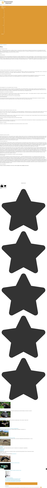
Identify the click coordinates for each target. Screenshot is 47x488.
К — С (3, 17)
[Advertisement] (2, 478)
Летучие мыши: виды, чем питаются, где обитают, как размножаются (9, 428)
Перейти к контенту (2, 0)
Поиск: (1, 4)
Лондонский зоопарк (2, 419)
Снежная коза (2, 450)
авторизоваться (14, 453)
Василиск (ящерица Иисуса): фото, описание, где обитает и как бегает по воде (10, 470)
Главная (1, 44)
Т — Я (3, 25)
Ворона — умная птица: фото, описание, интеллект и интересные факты (10, 462)
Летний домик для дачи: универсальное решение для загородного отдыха (10, 479)
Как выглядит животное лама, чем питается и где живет (7, 437)
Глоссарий (4, 44)
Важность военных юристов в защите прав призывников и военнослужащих (10, 481)
